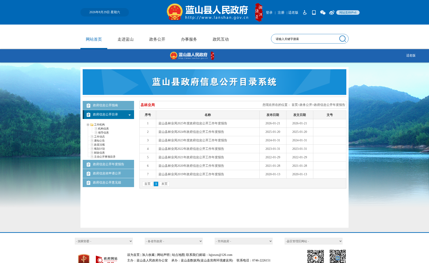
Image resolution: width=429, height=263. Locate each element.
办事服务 (189, 39)
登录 (269, 12)
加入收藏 (148, 255)
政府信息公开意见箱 (107, 182)
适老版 (411, 55)
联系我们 (192, 255)
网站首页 (94, 39)
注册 (281, 12)
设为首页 (133, 255)
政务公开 (157, 39)
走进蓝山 (126, 39)
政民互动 (221, 39)
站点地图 (178, 255)
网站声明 (163, 255)
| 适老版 (292, 12)
